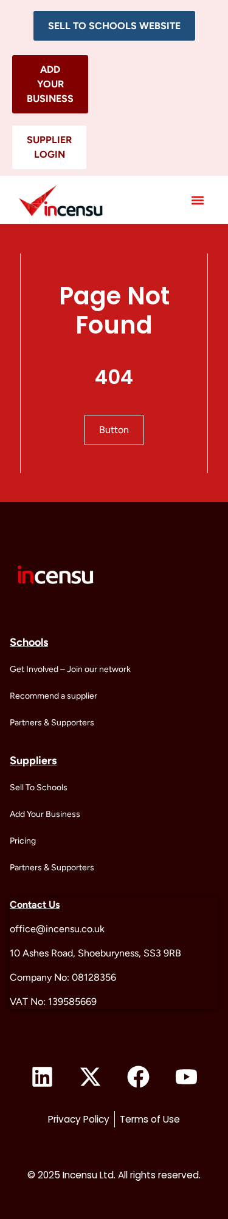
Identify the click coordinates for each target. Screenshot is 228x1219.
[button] (114, 26)
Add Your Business (45, 814)
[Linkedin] (41, 1076)
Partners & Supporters (52, 722)
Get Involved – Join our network (70, 669)
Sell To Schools (38, 787)
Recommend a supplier (53, 696)
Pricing (23, 841)
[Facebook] (138, 1076)
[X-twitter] (89, 1076)
